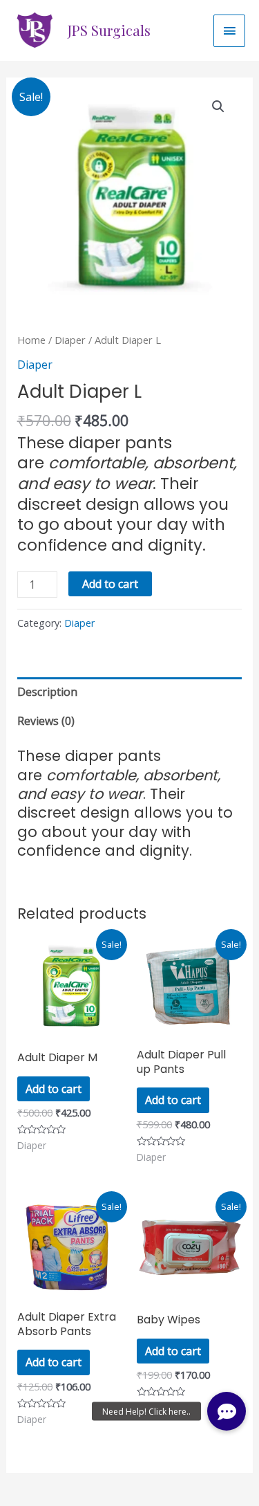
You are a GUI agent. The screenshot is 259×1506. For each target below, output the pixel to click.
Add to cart (110, 583)
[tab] (129, 691)
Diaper (70, 340)
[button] (226, 1411)
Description (47, 691)
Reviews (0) (46, 720)
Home (31, 340)
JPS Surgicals (109, 30)
